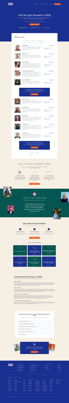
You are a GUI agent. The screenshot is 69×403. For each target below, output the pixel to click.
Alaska (9, 381)
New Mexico (37, 385)
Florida (15, 383)
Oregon (44, 383)
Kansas (24, 383)
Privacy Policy (47, 369)
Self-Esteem (42, 21)
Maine (24, 388)
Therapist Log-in (32, 367)
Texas (50, 383)
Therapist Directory (20, 369)
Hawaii (15, 386)
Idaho (15, 388)
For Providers (51, 4)
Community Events (36, 4)
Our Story (46, 367)
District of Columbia (17, 381)
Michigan (29, 381)
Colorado (9, 388)
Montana (29, 388)
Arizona (9, 383)
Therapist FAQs (32, 369)
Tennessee (51, 381)
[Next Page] (39, 154)
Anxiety (29, 21)
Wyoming (57, 383)
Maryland (24, 390)
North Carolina (37, 388)
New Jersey (37, 383)
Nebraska (30, 390)
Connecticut (10, 390)
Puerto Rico (45, 386)
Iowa (24, 381)
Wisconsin (58, 381)
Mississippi (30, 385)
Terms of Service (20, 370)
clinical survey (20, 303)
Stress (32, 21)
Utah (50, 385)
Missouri (29, 386)
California (9, 386)
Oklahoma (44, 381)
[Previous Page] (30, 154)
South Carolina (45, 390)
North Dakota (37, 390)
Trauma (35, 21)
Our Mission (42, 4)
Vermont (51, 386)
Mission (46, 365)
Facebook (59, 365)
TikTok (60, 369)
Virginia (51, 388)
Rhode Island (45, 388)
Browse (15, 35)
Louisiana (24, 386)
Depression (38, 21)
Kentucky (24, 385)
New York (36, 386)
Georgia (15, 385)
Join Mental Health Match (34, 365)
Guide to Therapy (20, 367)
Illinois (15, 390)
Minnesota (30, 383)
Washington (52, 390)
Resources (46, 4)
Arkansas (9, 385)
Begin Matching (57, 4)
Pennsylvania (45, 385)
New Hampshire (38, 381)
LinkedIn (59, 370)
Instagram (59, 367)
